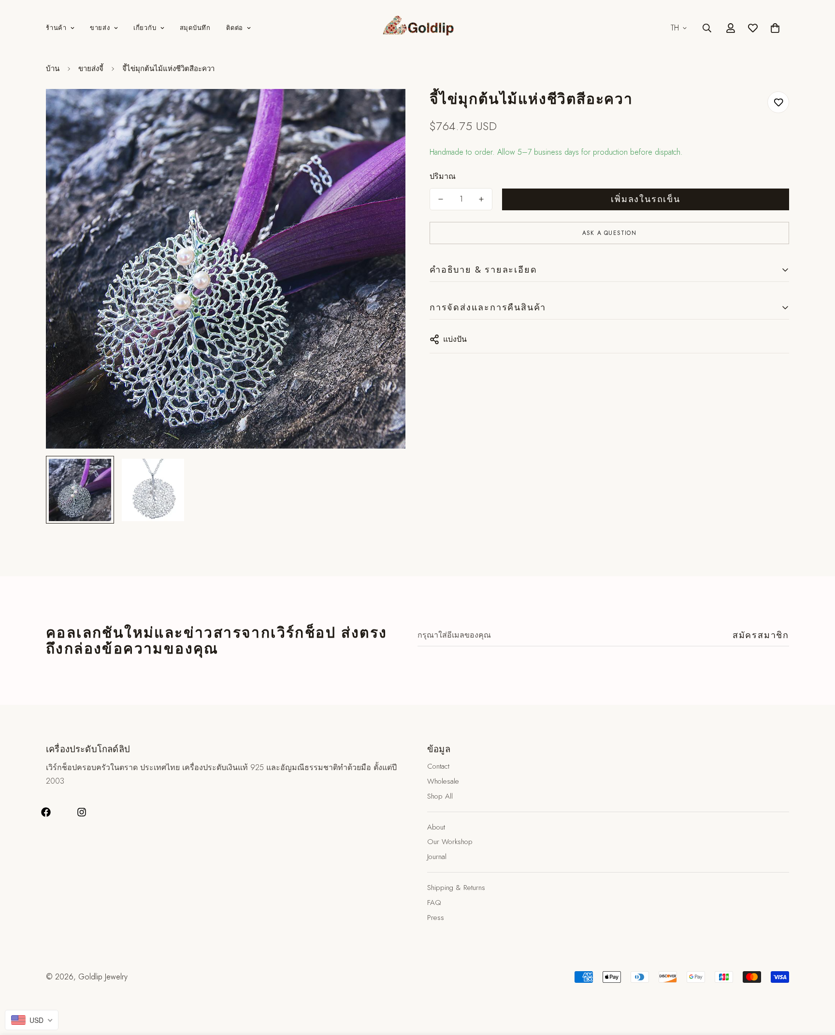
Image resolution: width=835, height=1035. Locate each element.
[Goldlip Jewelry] (417, 28)
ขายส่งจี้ (90, 68)
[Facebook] (46, 812)
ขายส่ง (100, 27)
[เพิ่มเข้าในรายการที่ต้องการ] (778, 102)
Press (435, 917)
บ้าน (52, 68)
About (436, 827)
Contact (438, 766)
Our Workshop (450, 841)
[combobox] (31, 1020)
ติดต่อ (234, 27)
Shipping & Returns (456, 887)
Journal (436, 856)
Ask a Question (609, 233)
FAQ (434, 902)
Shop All (440, 796)
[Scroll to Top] (816, 982)
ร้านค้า (56, 27)
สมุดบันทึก (195, 27)
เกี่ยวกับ (145, 27)
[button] (775, 28)
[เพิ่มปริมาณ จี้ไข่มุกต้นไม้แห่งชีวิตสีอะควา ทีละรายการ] (481, 199)
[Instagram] (82, 812)
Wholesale (443, 781)
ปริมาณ (443, 176)
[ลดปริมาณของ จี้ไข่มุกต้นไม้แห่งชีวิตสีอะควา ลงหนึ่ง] (440, 199)
